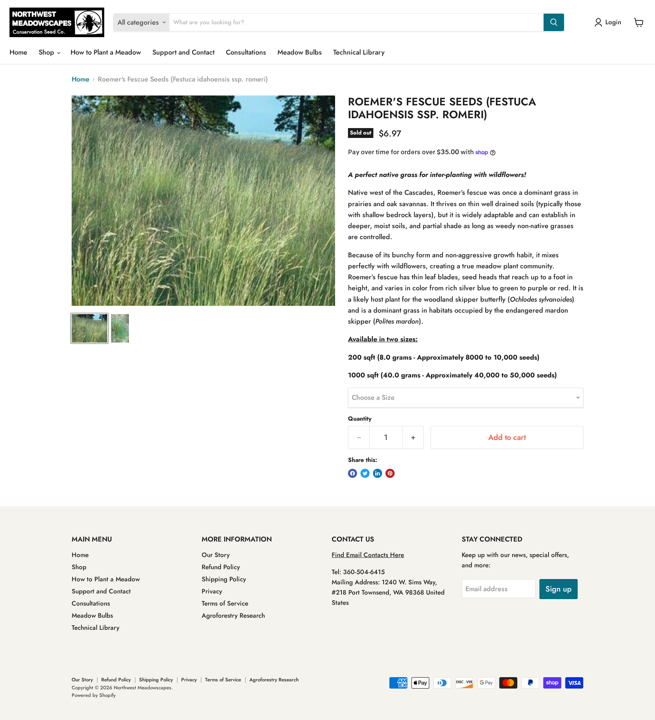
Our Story (216, 554)
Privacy (212, 591)
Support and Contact (183, 52)
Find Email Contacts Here (368, 554)
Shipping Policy (224, 579)
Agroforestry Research (233, 615)
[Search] (554, 22)
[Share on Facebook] (352, 473)
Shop (47, 52)
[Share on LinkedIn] (377, 473)
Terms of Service (225, 603)
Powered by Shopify (94, 695)
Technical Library (359, 52)
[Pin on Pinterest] (390, 473)
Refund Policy (221, 566)
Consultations (246, 52)
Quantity (359, 418)
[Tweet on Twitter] (365, 473)
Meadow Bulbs (299, 52)
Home (18, 52)
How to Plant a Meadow (106, 52)
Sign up (558, 589)
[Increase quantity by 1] (413, 437)
